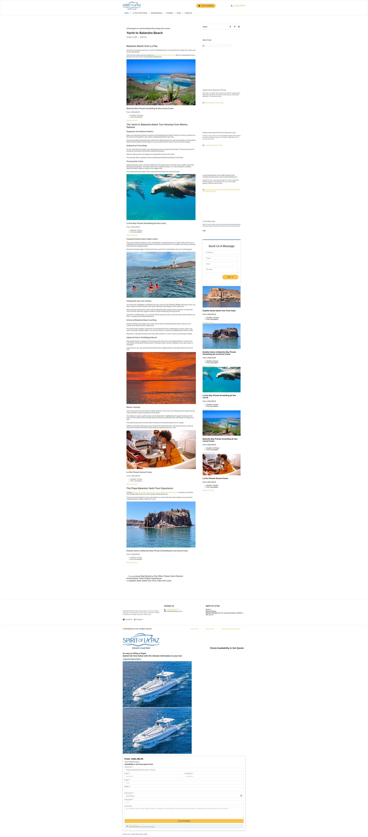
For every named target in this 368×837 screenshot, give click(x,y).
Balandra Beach (156, 13)
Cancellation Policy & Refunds (231, 629)
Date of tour (128, 793)
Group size (128, 799)
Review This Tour (208, 322)
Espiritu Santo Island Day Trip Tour (214, 90)
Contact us (188, 13)
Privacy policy (210, 629)
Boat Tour (143, 37)
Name (126, 773)
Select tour (128, 767)
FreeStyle (169, 13)
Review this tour (132, 120)
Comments (128, 806)
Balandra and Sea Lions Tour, (165, 55)
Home (127, 13)
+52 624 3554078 (239, 6)
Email (126, 780)
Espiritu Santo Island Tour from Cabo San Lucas (219, 132)
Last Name (188, 773)
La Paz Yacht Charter (140, 13)
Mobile (126, 786)
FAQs (179, 13)
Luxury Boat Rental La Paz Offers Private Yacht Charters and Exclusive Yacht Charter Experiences (220, 176)
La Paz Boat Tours (209, 221)
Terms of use (194, 629)
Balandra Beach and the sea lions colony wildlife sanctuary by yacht (155, 492)
